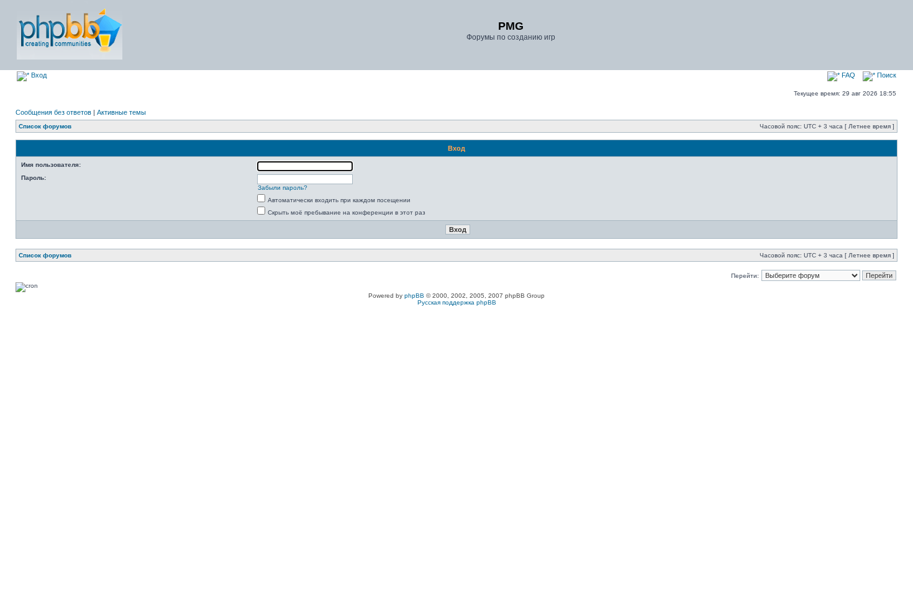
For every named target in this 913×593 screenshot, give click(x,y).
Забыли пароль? (282, 187)
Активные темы (121, 112)
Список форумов (45, 126)
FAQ (847, 75)
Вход (38, 75)
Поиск (885, 75)
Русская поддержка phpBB (456, 302)
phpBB (414, 295)
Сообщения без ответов (53, 112)
